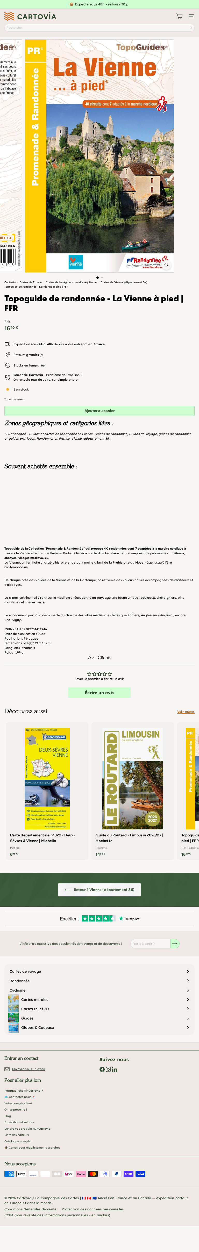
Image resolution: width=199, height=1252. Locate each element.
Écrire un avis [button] (99, 692)
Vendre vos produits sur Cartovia (27, 1128)
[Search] (191, 28)
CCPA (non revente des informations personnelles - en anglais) (57, 1215)
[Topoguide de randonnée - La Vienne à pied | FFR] (99, 499)
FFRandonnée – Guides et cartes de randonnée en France (48, 434)
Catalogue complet (17, 1141)
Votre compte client (18, 1103)
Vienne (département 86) (90, 438)
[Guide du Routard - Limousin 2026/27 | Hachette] (133, 791)
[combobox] (99, 28)
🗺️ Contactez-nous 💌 (19, 1097)
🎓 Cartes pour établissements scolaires (32, 1147)
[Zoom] (166, 265)
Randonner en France (53, 438)
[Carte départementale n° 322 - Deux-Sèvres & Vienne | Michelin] (47, 791)
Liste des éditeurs (16, 1135)
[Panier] (179, 16)
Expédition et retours (19, 1122)
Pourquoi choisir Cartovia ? (23, 1090)
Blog (7, 1116)
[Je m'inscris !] (175, 943)
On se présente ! (15, 1109)
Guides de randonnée (110, 434)
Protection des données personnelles (93, 1209)
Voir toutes (186, 712)
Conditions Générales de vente (30, 1209)
